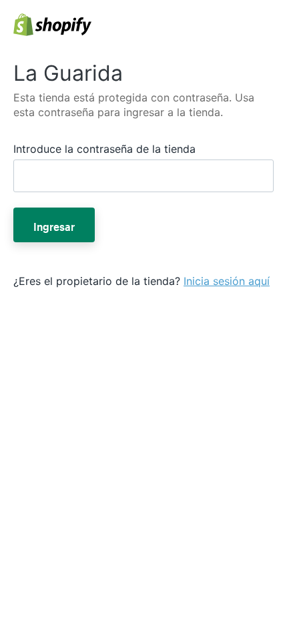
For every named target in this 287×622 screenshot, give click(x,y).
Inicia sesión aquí (227, 281)
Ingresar (54, 225)
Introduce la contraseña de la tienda (104, 149)
